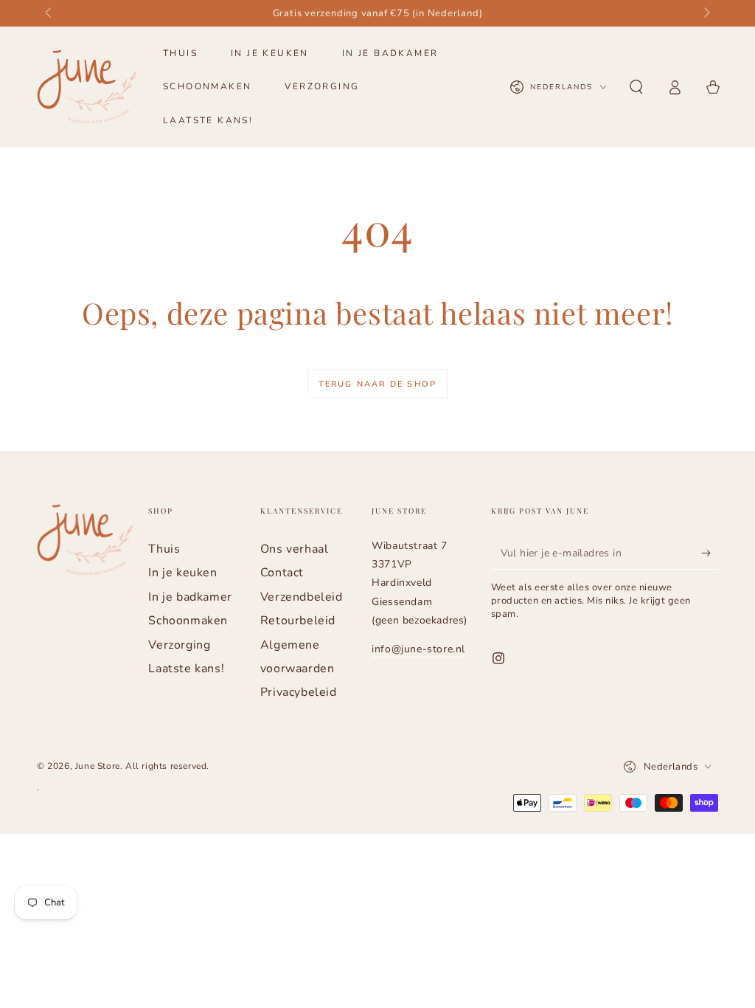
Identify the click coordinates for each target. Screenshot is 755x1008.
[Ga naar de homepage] (87, 87)
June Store (97, 766)
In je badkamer (190, 597)
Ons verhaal (294, 549)
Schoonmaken (188, 620)
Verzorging (179, 645)
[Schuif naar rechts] (705, 13)
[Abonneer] (709, 552)
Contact (282, 573)
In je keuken (182, 573)
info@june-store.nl (418, 649)
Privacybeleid (298, 692)
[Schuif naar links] (49, 13)
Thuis (164, 549)
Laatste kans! (186, 668)
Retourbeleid (297, 620)
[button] (636, 87)
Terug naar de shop (378, 384)
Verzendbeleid (301, 597)
